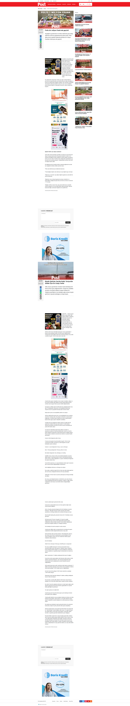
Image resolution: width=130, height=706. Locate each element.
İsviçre (73, 4)
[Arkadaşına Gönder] (40, 43)
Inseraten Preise (52, 4)
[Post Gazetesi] (42, 4)
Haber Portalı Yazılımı (43, 704)
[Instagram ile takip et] (85, 701)
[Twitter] (40, 38)
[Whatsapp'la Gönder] (40, 41)
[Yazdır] (40, 45)
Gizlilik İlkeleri (65, 701)
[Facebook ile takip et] (80, 701)
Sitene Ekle (71, 701)
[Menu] (80, 4)
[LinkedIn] (40, 40)
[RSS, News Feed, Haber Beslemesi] (91, 701)
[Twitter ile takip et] (83, 701)
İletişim (61, 701)
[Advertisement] (59, 50)
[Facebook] (40, 36)
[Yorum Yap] (40, 47)
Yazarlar (59, 4)
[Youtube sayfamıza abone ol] (88, 701)
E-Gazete (64, 4)
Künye (58, 701)
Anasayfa (53, 701)
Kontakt (69, 4)
